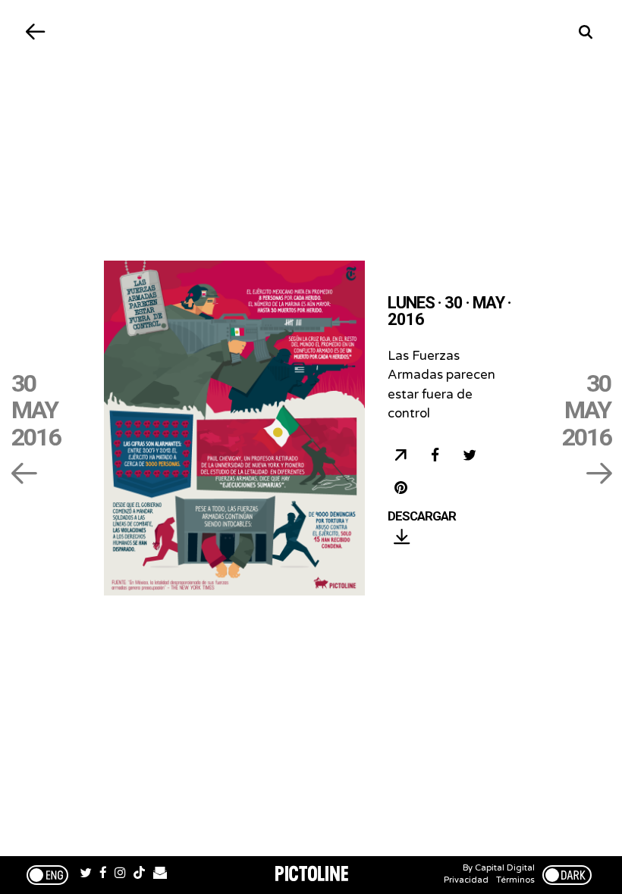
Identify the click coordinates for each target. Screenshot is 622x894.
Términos (515, 880)
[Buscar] (586, 32)
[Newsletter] (160, 875)
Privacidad (466, 880)
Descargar (422, 517)
